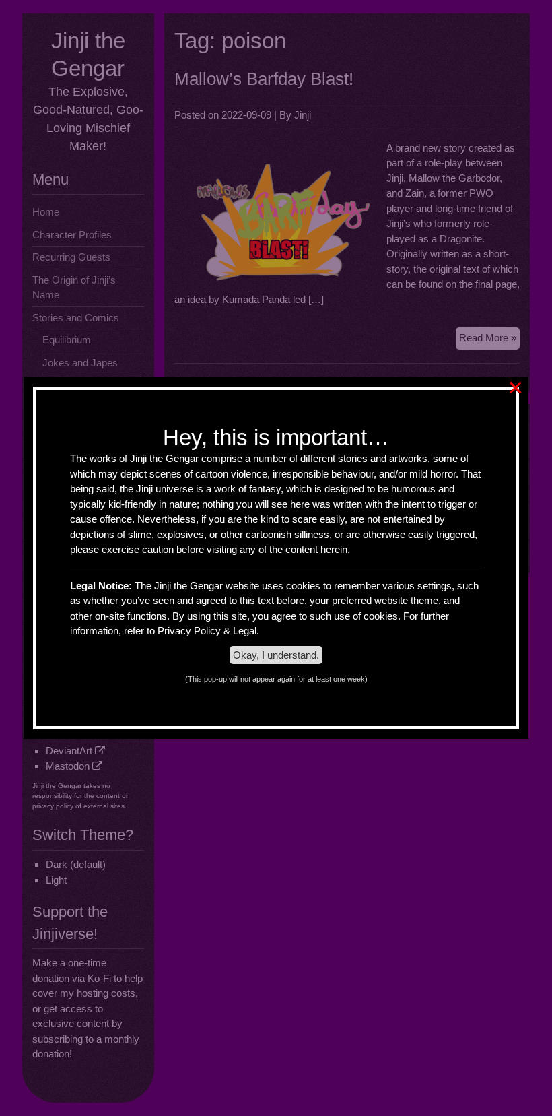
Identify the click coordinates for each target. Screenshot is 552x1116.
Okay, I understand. (276, 655)
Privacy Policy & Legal (207, 630)
